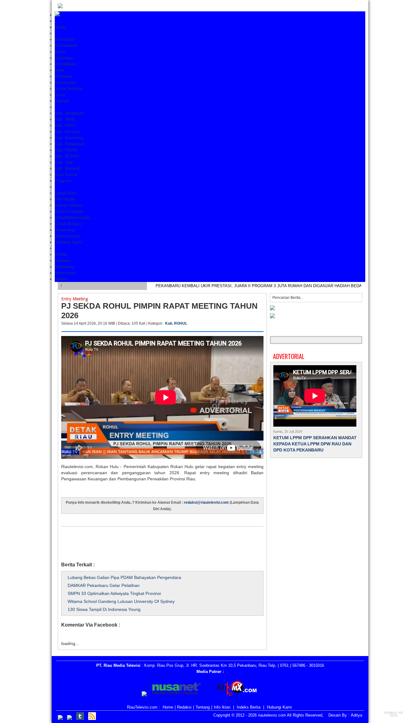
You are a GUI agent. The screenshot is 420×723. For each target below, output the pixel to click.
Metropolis (65, 39)
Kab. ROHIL (66, 149)
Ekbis (60, 51)
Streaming (65, 229)
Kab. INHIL (65, 119)
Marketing (64, 266)
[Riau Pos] (144, 694)
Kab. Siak (64, 162)
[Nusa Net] (176, 689)
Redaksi (62, 260)
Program (63, 180)
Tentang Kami (68, 242)
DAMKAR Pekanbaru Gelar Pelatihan (104, 585)
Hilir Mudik (65, 199)
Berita (60, 27)
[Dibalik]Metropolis (72, 217)
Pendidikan (65, 63)
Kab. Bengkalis (69, 113)
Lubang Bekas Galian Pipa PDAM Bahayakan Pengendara (124, 577)
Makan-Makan (69, 205)
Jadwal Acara (68, 235)
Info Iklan (222, 707)
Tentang (203, 707)
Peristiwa (63, 76)
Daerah (62, 100)
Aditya (356, 715)
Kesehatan (65, 82)
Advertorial (65, 272)
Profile (61, 254)
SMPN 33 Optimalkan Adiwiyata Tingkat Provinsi (114, 593)
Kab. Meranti (67, 168)
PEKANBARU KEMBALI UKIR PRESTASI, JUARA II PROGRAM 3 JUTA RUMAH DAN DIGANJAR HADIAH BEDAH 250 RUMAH (272, 285)
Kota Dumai (66, 174)
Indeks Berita (248, 707)
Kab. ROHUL (67, 156)
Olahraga (64, 57)
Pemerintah (66, 45)
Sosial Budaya (68, 88)
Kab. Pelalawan (70, 143)
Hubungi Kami (279, 707)
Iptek (59, 70)
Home (168, 707)
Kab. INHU (65, 125)
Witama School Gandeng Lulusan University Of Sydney (121, 601)
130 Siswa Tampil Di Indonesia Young (104, 609)
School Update (69, 211)
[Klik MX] (242, 689)
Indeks (61, 278)
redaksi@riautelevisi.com (207, 502)
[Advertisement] (173, 540)
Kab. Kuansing (69, 137)
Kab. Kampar (67, 131)
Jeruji (60, 94)
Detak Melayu (68, 223)
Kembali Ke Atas (393, 714)
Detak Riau (65, 192)
